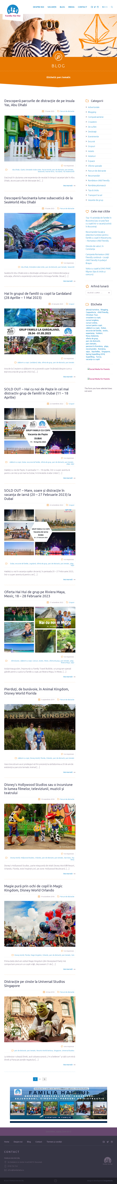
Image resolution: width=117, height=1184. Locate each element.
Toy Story (72, 858)
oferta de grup (47, 362)
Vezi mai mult (68, 186)
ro (103, 7)
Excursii (91, 141)
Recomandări (94, 176)
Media (71, 7)
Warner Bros (49, 171)
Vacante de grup (95, 200)
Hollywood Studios (27, 858)
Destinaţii (92, 131)
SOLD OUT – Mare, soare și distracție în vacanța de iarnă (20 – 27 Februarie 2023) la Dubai (37, 494)
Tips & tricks (93, 190)
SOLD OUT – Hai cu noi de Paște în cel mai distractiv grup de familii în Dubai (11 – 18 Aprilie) (36, 393)
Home (6, 1142)
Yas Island (58, 171)
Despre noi (38, 7)
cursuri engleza (92, 320)
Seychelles (96, 352)
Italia (39, 362)
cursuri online (91, 323)
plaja (68, 464)
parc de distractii (58, 170)
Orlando (49, 758)
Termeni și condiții (54, 1142)
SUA (72, 955)
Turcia (98, 357)
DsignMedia (108, 1181)
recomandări (91, 349)
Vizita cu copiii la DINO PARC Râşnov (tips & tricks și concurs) (98, 271)
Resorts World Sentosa (45, 1051)
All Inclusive (15, 661)
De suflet (92, 127)
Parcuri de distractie (67, 111)
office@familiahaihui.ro (16, 1170)
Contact (82, 7)
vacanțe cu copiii (93, 359)
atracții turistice (92, 310)
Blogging (92, 112)
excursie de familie (33, 462)
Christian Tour (92, 315)
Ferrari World (46, 170)
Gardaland (33, 362)
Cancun (35, 661)
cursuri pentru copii (94, 325)
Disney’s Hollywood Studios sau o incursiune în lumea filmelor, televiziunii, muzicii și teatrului (38, 789)
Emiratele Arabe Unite (33, 170)
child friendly (102, 312)
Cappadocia (91, 312)
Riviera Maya (65, 663)
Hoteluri (92, 156)
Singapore (57, 1051)
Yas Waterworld (68, 171)
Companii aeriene (96, 117)
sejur (72, 464)
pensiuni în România (94, 346)
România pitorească (97, 185)
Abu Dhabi (16, 170)
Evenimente (93, 136)
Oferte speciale (95, 166)
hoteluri (99, 333)
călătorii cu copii (23, 362)
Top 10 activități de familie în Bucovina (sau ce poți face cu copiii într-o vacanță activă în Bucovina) (98, 222)
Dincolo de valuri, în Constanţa (95, 247)
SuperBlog (90, 357)
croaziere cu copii (93, 317)
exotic (41, 661)
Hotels (91, 151)
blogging (104, 310)
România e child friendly (99, 180)
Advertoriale (93, 107)
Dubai (24, 462)
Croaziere (92, 122)
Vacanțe (52, 7)
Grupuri (71, 304)
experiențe (90, 333)
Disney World (35, 758)
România (101, 349)
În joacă (91, 161)
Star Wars (67, 858)
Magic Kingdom (36, 955)
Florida (43, 758)
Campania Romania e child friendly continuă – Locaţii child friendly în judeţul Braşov (97, 258)
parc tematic (69, 170)
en (106, 7)
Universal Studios (68, 1051)
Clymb (22, 170)
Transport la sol (95, 195)
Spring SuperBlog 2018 (95, 354)
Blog (62, 7)
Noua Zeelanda (92, 336)
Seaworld (41, 171)
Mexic (46, 661)
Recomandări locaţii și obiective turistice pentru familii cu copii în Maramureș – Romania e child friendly (98, 236)
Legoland (32, 564)
